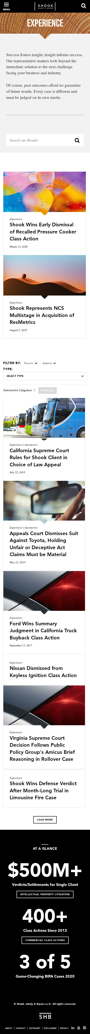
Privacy (64, 1028)
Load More (45, 819)
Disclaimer (50, 1028)
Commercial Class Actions (45, 940)
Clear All (47, 390)
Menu (6, 9)
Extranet (34, 1028)
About (8, 1028)
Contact (21, 1028)
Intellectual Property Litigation (45, 894)
